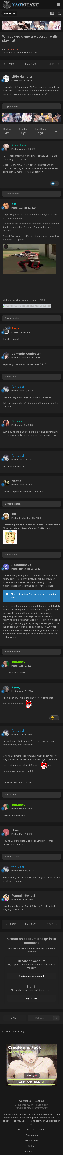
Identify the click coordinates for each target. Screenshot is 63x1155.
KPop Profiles (31, 1140)
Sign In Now (32, 998)
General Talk (31, 52)
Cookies (39, 1100)
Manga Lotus (31, 1151)
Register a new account (31, 976)
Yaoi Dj (31, 1145)
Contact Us (25, 1100)
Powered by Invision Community (32, 1108)
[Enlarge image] (29, 258)
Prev (11, 64)
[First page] (4, 64)
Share (15, 1018)
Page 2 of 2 (31, 64)
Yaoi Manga (31, 1135)
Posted (21, 80)
